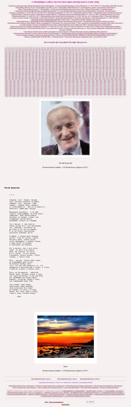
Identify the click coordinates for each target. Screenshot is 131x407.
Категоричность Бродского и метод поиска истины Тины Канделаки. (37, 33)
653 (120, 67)
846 (46, 74)
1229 (6, 87)
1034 (93, 79)
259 (6, 55)
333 (13, 57)
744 (66, 70)
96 (64, 49)
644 (90, 67)
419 (60, 60)
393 (93, 59)
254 (110, 54)
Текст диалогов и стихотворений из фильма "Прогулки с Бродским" (100, 23)
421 (66, 60)
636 (63, 67)
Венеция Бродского (19, 16)
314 (70, 56)
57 (76, 48)
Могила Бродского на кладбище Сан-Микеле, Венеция (29, 26)
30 (116, 47)
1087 (57, 82)
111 (112, 49)
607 (87, 66)
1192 (105, 85)
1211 (57, 86)
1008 (112, 78)
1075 (10, 82)
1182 (65, 85)
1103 (120, 82)
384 (63, 59)
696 (26, 69)
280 (76, 55)
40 (25, 48)
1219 (89, 86)
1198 (6, 86)
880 (40, 75)
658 (16, 68)
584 (9, 66)
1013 (10, 79)
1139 (18, 84)
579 (113, 64)
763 (9, 71)
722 (113, 69)
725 (123, 69)
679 (87, 68)
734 (33, 70)
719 (103, 69)
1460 (61, 95)
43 (34, 48)
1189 (93, 85)
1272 (53, 89)
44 (36, 48)
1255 (109, 87)
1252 (97, 87)
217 (107, 53)
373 (26, 59)
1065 (93, 80)
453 (53, 61)
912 (26, 76)
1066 (97, 80)
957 (56, 77)
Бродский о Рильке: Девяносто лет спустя (86, 19)
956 (53, 77)
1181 (61, 85)
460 (76, 61)
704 (53, 69)
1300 (42, 90)
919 (50, 76)
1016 (22, 79)
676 (76, 68)
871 (9, 75)
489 (53, 62)
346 (56, 57)
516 (23, 63)
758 (113, 70)
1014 (14, 79)
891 (76, 75)
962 (73, 77)
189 (13, 53)
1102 (116, 82)
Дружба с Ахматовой (17, 12)
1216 (77, 86)
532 (76, 63)
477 (13, 62)
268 (36, 55)
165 (53, 52)
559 (46, 64)
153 (13, 52)
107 (99, 49)
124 (36, 51)
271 (46, 55)
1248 (81, 87)
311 (60, 56)
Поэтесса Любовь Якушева (109, 387)
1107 (14, 83)
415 (46, 60)
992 (53, 78)
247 (87, 54)
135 (73, 51)
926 (73, 76)
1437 (93, 94)
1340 (77, 91)
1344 (93, 91)
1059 (69, 80)
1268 (38, 89)
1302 (50, 90)
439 (6, 61)
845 (43, 74)
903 (117, 75)
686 (110, 68)
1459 (57, 95)
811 (50, 72)
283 (87, 55)
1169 (14, 85)
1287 (112, 89)
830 (113, 72)
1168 (10, 85)
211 (87, 53)
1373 (85, 92)
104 (89, 49)
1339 (73, 91)
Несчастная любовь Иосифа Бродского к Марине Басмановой (36, 11)
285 (93, 55)
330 (123, 56)
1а (8, 47)
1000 (80, 78)
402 (123, 59)
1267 (34, 89)
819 (76, 72)
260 (9, 55)
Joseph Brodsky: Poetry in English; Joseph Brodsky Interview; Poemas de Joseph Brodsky (89, 33)
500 (90, 62)
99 (72, 49)
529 (114, 18)
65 (98, 48)
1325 (18, 91)
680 (90, 68)
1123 (77, 83)
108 (102, 49)
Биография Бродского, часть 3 (90, 379)
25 (92, 47)
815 (63, 72)
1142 (30, 84)
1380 (112, 92)
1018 (30, 79)
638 (70, 67)
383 (60, 59)
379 (46, 59)
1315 (101, 90)
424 (76, 60)
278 (70, 55)
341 (40, 57)
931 (90, 76)
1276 (69, 89)
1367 (61, 92)
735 (36, 70)
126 (43, 51)
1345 (97, 91)
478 (16, 62)
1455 (42, 95)
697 (29, 69)
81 (22, 49)
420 (63, 60)
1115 (46, 83)
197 (40, 53)
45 (39, 48)
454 (56, 61)
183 (113, 52)
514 (16, 63)
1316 (105, 90)
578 (110, 64)
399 (113, 59)
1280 (85, 89)
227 (19, 54)
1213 (65, 86)
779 (63, 71)
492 (63, 62)
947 (23, 77)
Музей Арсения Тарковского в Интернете (50, 386)
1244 (65, 87)
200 (50, 53)
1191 (101, 85)
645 (93, 67)
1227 (120, 86)
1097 (97, 82)
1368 (65, 92)
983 (23, 78)
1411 (112, 93)
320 (90, 56)
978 (6, 78)
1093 (81, 82)
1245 (69, 87)
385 (66, 59)
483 (33, 62)
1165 (120, 84)
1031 (81, 79)
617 (120, 66)
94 (58, 49)
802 (19, 72)
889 (70, 75)
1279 (81, 89)
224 (9, 54)
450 (43, 61)
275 (60, 55)
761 (123, 70)
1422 (34, 94)
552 (23, 64)
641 (80, 67)
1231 (14, 87)
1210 (53, 86)
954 (46, 77)
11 (33, 47)
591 (33, 66)
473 (120, 61)
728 (13, 70)
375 (33, 59)
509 (120, 62)
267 (33, 55)
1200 (14, 86)
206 (70, 53)
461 (80, 61)
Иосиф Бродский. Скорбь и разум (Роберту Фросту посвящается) (29, 23)
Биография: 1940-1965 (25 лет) (112, 6)
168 (63, 52)
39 (23, 48)
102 (35, 12)
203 (60, 53)
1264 (22, 89)
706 (60, 69)
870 (6, 75)
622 (16, 67)
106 (96, 49)
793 (110, 71)
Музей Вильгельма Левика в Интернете (79, 386)
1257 (116, 87)
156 (23, 52)
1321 (124, 90)
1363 (46, 92)
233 (40, 54)
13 (39, 47)
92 (53, 49)
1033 (89, 79)
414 (43, 60)
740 (53, 70)
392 (90, 59)
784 (80, 71)
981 (16, 78)
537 (93, 63)
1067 (101, 80)
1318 (112, 90)
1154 (77, 84)
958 (60, 77)
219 (113, 53)
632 (50, 67)
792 (107, 71)
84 (30, 49)
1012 (6, 79)
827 (103, 72)
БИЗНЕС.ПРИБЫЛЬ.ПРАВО (38, 394)
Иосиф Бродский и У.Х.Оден (109, 14)
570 (83, 64)
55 (70, 48)
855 (76, 74)
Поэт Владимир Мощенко (89, 387)
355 (87, 57)
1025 (57, 79)
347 (60, 57)
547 (6, 64)
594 (43, 66)
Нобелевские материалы (18, 28)
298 (16, 56)
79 (17, 49)
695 (23, 69)
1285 (105, 89)
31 (119, 47)
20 (75, 47)
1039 (112, 79)
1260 (6, 89)
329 (120, 56)
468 (103, 61)
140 (90, 51)
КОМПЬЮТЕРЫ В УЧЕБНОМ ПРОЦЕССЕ (85, 392)
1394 (46, 93)
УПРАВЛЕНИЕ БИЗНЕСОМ (16, 392)
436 (117, 60)
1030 (77, 79)
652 (117, 67)
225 (13, 54)
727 (9, 70)
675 (73, 68)
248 (90, 54)
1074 (6, 82)
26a (105, 47)
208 (76, 53)
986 (33, 78)
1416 (10, 94)
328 (82, 16)
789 (97, 71)
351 (89, 16)
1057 (61, 80)
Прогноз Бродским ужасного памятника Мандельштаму (88, 31)
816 (66, 72)
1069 (109, 80)
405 (13, 60)
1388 (22, 93)
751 (90, 70)
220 (117, 53)
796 (120, 71)
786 (87, 71)
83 (28, 49)
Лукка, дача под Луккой (20, 18)
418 (56, 60)
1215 (73, 86)
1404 (85, 93)
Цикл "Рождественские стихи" (29, 9)
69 (109, 48)
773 (43, 71)
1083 (42, 82)
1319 (116, 90)
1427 (53, 94)
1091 (73, 82)
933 (97, 76)
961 (70, 77)
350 (70, 57)
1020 (38, 79)
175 (87, 52)
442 (16, 61)
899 (103, 75)
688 (117, 68)
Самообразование (106, 9)
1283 (97, 89)
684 (103, 68)
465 (93, 61)
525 (53, 63)
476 (9, 62)
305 (40, 56)
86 (36, 49)
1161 (105, 84)
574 (97, 64)
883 (50, 75)
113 (119, 49)
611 (100, 66)
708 (66, 69)
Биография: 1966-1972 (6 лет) (25, 7)
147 (113, 51)
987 (36, 78)
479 (19, 62)
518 (29, 63)
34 (5, 48)
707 (63, 69)
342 (43, 57)
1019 (34, 79)
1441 (109, 94)
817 (70, 72)
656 (9, 68)
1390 (30, 93)
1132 (112, 83)
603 (73, 66)
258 (123, 54)
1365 (53, 92)
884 (53, 75)
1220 (93, 86)
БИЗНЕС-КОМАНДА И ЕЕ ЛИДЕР (57, 392)
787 (90, 71)
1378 (105, 92)
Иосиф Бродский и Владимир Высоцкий (72, 14)
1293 (14, 90)
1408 (101, 93)
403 (6, 60)
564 (63, 64)
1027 (65, 79)
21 (78, 47)
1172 (26, 85)
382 (56, 59)
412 (36, 60)
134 (70, 51)
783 (76, 71)
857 (83, 74)
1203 (26, 86)
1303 (53, 90)
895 (90, 75)
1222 (101, 86)
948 (26, 77)
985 (29, 78)
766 (19, 71)
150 (123, 51)
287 (100, 55)
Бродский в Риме (97, 16)
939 (117, 76)
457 (66, 61)
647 (100, 67)
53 (65, 48)
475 (6, 62)
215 (100, 53)
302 (29, 56)
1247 (77, 87)
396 (103, 59)
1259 (124, 87)
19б (69, 47)
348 (63, 57)
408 (23, 60)
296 (9, 56)
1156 (85, 84)
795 (117, 71)
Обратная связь (58, 37)
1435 (85, 94)
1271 (50, 89)
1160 (101, 84)
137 (80, 51)
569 (80, 64)
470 (110, 61)
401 (120, 59)
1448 (14, 95)
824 (93, 72)
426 (83, 60)
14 (42, 47)
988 (40, 78)
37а (17, 48)
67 (104, 48)
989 (43, 78)
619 (6, 67)
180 (103, 52)
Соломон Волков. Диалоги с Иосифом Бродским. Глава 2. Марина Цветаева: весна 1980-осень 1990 (53, 25)
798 (6, 72)
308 (50, 56)
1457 (50, 95)
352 (76, 57)
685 (107, 68)
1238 (42, 87)
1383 (124, 92)
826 (100, 72)
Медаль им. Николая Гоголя (45, 35)
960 (66, 77)
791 (103, 71)
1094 (85, 82)
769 (29, 71)
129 (53, 51)
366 (123, 57)
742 (60, 70)
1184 (73, 85)
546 (123, 63)
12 (36, 47)
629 (40, 67)
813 (56, 72)
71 (115, 48)
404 (9, 60)
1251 (93, 87)
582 (123, 64)
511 (6, 63)
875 (23, 75)
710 (73, 69)
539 (44, 12)
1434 (81, 94)
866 (113, 74)
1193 (109, 85)
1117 (53, 83)
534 (83, 63)
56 (73, 48)
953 (43, 77)
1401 (73, 93)
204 (63, 53)
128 (50, 51)
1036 (101, 79)
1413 (120, 93)
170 (70, 52)
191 (19, 53)
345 (53, 57)
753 (97, 70)
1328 (30, 91)
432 (103, 60)
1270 (46, 89)
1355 (14, 92)
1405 (89, 93)
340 (36, 57)
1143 (34, 84)
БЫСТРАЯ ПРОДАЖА (57, 394)
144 (103, 51)
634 (56, 67)
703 (50, 69)
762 (6, 71)
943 (9, 77)
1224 (109, 86)
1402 (77, 93)
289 (107, 55)
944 (13, 77)
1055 (53, 80)
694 (19, 69)
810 (46, 72)
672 (63, 68)
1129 (101, 83)
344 (85, 16)
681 (93, 68)
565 (66, 64)
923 (63, 76)
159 (33, 52)
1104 (124, 82)
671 (99, 6)
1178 (50, 85)
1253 (101, 87)
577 (107, 64)
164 (50, 52)
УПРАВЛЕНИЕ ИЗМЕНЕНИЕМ (52, 396)
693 (16, 69)
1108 (18, 83)
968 (93, 77)
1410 (109, 93)
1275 (65, 89)
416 (50, 60)
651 (113, 67)
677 (80, 68)
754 (100, 70)
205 (66, 53)
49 (50, 48)
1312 (89, 90)
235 (46, 54)
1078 (22, 82)
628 (36, 67)
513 (13, 63)
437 (120, 60)
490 (41, 12)
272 (50, 55)
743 (63, 70)
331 (6, 57)
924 (66, 76)
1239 (46, 87)
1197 (124, 85)
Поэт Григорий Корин (71, 387)
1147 (50, 84)
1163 (112, 84)
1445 (124, 94)
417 (53, 60)
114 (123, 49)
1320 (120, 90)
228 (23, 54)
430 (97, 60)
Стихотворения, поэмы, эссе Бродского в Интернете (98, 7)
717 (97, 69)
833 (123, 72)
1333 (50, 91)
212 (90, 53)
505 (107, 62)
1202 (22, 86)
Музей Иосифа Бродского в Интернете (22, 386)
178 (97, 52)
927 (76, 76)
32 (121, 47)
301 (26, 56)
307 (46, 56)
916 (40, 76)
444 (23, 61)
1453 (34, 95)
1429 (61, 94)
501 (93, 62)
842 (33, 74)
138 (83, 51)
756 (107, 70)
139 (87, 51)
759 (117, 70)
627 (33, 67)
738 (46, 70)
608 (90, 66)
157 (26, 52)
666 (43, 68)
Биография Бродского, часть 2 (67, 379)
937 (110, 76)
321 (58, 26)
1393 (42, 93)
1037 (105, 79)
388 (76, 59)
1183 (69, 85)
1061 (77, 80)
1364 (50, 92)
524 (50, 63)
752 (93, 70)
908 (13, 76)
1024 (53, 79)
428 (90, 60)
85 (33, 49)
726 (6, 70)
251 (100, 54)
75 (5, 49)
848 (53, 74)
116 (9, 51)
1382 (120, 92)
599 (60, 66)
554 (29, 64)
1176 (42, 85)
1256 (112, 87)
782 (73, 71)
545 (120, 63)
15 (45, 47)
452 (50, 61)
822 (87, 72)
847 (50, 74)
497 (80, 62)
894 (87, 75)
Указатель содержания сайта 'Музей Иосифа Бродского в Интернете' (31, 6)
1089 (65, 82)
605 (80, 66)
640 (76, 67)
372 (23, 59)
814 (60, 72)
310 (56, 56)
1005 (100, 78)
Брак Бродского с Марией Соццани (23, 14)
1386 (14, 93)
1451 (26, 95)
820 (80, 72)
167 (60, 52)
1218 (85, 86)
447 (33, 61)
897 (97, 75)
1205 (34, 86)
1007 (108, 78)
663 (33, 68)
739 (50, 70)
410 (29, 60)
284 (90, 55)
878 (33, 75)
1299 (38, 90)
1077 (18, 82)
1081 (34, 82)
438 (123, 60)
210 (83, 53)
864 (107, 74)
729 (16, 70)
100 (76, 49)
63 (93, 48)
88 (42, 49)
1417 (14, 94)
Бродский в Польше (47, 18)
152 (9, 52)
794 (113, 71)
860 (93, 74)
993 (56, 78)
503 (100, 62)
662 (29, 68)
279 (73, 55)
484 (36, 62)
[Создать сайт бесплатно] (65, 405)
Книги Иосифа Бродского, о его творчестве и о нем (45, 28)
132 (63, 51)
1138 (14, 84)
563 (60, 64)
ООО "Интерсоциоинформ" (54, 402)
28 (110, 47)
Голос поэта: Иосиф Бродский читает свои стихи (68, 9)
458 (70, 61)
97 (67, 49)
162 (43, 52)
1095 (89, 82)
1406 (93, 93)
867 (117, 74)
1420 (26, 94)
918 (46, 76)
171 (73, 52)
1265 (26, 89)
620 (9, 67)
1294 (18, 90)
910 (19, 76)
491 (60, 62)
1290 (124, 89)
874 (19, 75)
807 (36, 72)
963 (76, 77)
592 (36, 66)
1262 (14, 89)
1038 (109, 79)
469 (107, 61)
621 (13, 67)
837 (16, 74)
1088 (61, 82)
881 (43, 75)
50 (53, 48)
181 (107, 52)
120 (23, 51)
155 (19, 52)
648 (103, 67)
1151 (65, 84)
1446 (6, 95)
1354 (10, 92)
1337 (65, 91)
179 (100, 52)
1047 (22, 80)
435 (113, 60)
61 (87, 48)
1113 (38, 83)
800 (13, 72)
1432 (73, 94)
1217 (81, 86)
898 (100, 75)
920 (53, 76)
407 (19, 60)
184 (117, 52)
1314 (97, 90)
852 (66, 74)
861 (97, 74)
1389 (26, 93)
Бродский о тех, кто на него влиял (64, 23)
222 (123, 53)
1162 (109, 84)
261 (13, 55)
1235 (30, 87)
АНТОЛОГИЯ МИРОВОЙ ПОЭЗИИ (77, 396)
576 (103, 64)
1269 (42, 89)
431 (100, 60)
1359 (30, 92)
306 (43, 56)
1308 (73, 90)
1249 (85, 87)
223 (6, 54)
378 (43, 59)
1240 (50, 87)
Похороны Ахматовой (55, 12)
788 (93, 71)
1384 (6, 93)
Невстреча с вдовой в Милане (47, 14)
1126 (89, 83)
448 (36, 61)
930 (87, 76)
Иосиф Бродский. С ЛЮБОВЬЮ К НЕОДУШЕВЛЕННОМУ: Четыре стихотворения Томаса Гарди (49, 21)
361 (107, 57)
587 (19, 66)
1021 (42, 79)
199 (46, 53)
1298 (34, 90)
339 (33, 57)
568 (76, 64)
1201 (18, 86)
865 (110, 74)
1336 (61, 91)
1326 (22, 91)
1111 (30, 83)
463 (87, 61)
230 (29, 54)
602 (70, 66)
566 (70, 64)
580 (117, 64)
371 (19, 59)
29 (113, 47)
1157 (89, 84)
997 (70, 78)
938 (113, 76)
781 (70, 71)
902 (113, 75)
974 (113, 77)
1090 (69, 82)
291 (113, 55)
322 (61, 26)
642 (83, 67)
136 (76, 51)
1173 (30, 85)
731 (23, 70)
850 (60, 74)
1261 (10, 89)
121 (26, 51)
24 (89, 47)
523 (46, 63)
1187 (85, 85)
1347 (105, 91)
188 (9, 53)
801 (16, 72)
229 (26, 54)
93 (55, 49)
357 (93, 57)
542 (110, 63)
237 (53, 54)
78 (14, 49)
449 (40, 61)
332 (9, 57)
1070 (112, 80)
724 (120, 69)
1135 (124, 83)
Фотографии (45, 9)
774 (46, 71)
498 (83, 62)
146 (110, 51)
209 (80, 53)
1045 (14, 80)
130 (56, 51)
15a (48, 47)
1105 (6, 83)
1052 (42, 80)
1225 (112, 86)
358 (97, 57)
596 (50, 66)
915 (36, 76)
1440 (105, 94)
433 (107, 60)
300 (23, 56)
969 (97, 77)
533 (80, 63)
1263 (18, 89)
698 (33, 69)
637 (66, 67)
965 (83, 77)
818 (73, 72)
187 (6, 53)
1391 (34, 93)
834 (6, 74)
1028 (69, 79)
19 (62, 47)
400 (117, 59)
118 (16, 51)
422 (70, 60)
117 (13, 51)
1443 (116, 94)
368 (9, 59)
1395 (50, 93)
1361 (38, 92)
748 (80, 70)
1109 (22, 83)
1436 (89, 94)
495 (73, 62)
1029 (73, 79)
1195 (116, 85)
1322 (6, 91)
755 (103, 70)
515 (19, 63)
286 (97, 55)
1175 (38, 85)
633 (53, 67)
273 (53, 55)
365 (120, 57)
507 (113, 62)
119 (19, 51)
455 (60, 61)
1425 (46, 94)
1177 (46, 85)
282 (83, 55)
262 (16, 55)
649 (107, 67)
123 (33, 51)
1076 (14, 82)
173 (80, 52)
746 (73, 70)
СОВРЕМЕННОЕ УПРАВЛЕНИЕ (73, 391)
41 (28, 48)
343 (46, 57)
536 (90, 63)
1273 (57, 89)
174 (83, 52)
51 (56, 48)
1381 (116, 92)
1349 (112, 91)
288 (96, 6)
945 (16, 77)
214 (97, 53)
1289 (120, 89)
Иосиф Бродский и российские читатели (108, 12)
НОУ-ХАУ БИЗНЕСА (36, 392)
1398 (61, 93)
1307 (69, 90)
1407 (97, 93)
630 (43, 67)
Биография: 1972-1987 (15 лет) (47, 7)
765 (16, 71)
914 (33, 76)
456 (63, 61)
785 (83, 71)
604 (76, 66)
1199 (10, 86)
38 (20, 48)
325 (107, 56)
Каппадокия (34, 18)
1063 (85, 80)
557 (40, 64)
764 (13, 71)
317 (80, 56)
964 (80, 77)
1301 (46, 90)
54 (68, 48)
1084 (46, 82)
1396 (53, 93)
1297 (30, 90)
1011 (123, 78)
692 (13, 69)
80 (19, 49)
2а (12, 47)
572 (90, 64)
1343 (89, 91)
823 (90, 72)
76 (8, 49)
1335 (57, 91)
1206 (38, 86)
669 (53, 68)
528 (63, 63)
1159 (97, 84)
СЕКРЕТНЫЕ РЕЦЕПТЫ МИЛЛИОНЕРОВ (109, 394)
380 (50, 59)
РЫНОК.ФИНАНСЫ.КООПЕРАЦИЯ (79, 394)
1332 (46, 91)
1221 (97, 86)
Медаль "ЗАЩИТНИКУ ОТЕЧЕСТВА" (38, 37)
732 (26, 70)
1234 (26, 87)
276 (63, 55)
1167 (6, 85)
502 (97, 62)
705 (56, 69)
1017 (26, 79)
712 (80, 69)
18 (60, 47)
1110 (26, 83)
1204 (30, 86)
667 (46, 68)
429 (93, 60)
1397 (57, 93)
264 (23, 55)
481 (26, 62)
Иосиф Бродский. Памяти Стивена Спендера (99, 21)
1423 (38, 94)
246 (83, 54)
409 (26, 60)
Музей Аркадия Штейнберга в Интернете (108, 386)
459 (73, 61)
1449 (18, 95)
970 (100, 77)
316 (76, 56)
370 (16, 59)
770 (33, 71)
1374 (89, 92)
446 (29, 61)
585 (13, 66)
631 (46, 67)
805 (97, 14)
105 (92, 49)
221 (120, 53)
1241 (53, 87)
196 (36, 53)
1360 (34, 92)
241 (66, 54)
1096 (93, 82)
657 (13, 68)
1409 (105, 93)
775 (50, 71)
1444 (120, 94)
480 (23, 62)
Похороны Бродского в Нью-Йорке (99, 25)
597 (53, 66)
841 (29, 74)
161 (40, 52)
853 (70, 74)
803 (23, 72)
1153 (73, 84)
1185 (77, 85)
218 (110, 53)
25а (95, 47)
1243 (61, 87)
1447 (10, 95)
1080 (30, 82)
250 (97, 54)
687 (113, 68)
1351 (120, 91)
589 (26, 66)
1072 (120, 80)
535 (87, 63)
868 (120, 74)
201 (53, 53)
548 (9, 64)
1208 (46, 86)
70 (112, 48)
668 (50, 68)
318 (83, 56)
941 (123, 76)
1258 (120, 87)
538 (97, 63)
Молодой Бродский (92, 9)
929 (83, 76)
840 (26, 74)
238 (56, 54)
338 (29, 57)
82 (25, 49)
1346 (101, 91)
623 (19, 67)
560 (50, 64)
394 (97, 59)
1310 (81, 90)
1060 (73, 80)
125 (40, 51)
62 (90, 48)
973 (110, 77)
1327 (26, 91)
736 (40, 70)
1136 (6, 84)
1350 (116, 91)
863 (103, 74)
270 (43, 55)
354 (34, 16)
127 (46, 51)
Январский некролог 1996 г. (83, 12)
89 (44, 49)
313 (66, 56)
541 (107, 63)
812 (53, 72)
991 (50, 78)
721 (110, 69)
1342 (85, 91)
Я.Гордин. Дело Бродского (106, 11)
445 (26, 61)
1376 (97, 92)
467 (100, 61)
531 (73, 63)
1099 (105, 82)
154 (16, 52)
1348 (109, 91)
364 (117, 57)
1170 (18, 85)
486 (43, 62)
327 (113, 56)
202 (56, 53)
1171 (22, 85)
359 (100, 57)
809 (43, 72)
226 (16, 54)
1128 (97, 83)
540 (103, 63)
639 (73, 67)
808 (40, 72)
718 (100, 69)
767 (23, 71)
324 (103, 56)
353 (80, 57)
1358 (26, 92)
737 (43, 70)
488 (50, 62)
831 (117, 72)
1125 (85, 83)
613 (107, 66)
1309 (77, 90)
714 (87, 69)
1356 (18, 92)
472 (117, 61)
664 (36, 68)
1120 (65, 83)
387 (73, 59)
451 (92, 26)
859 (90, 74)
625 (26, 67)
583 (6, 66)
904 (120, 75)
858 (87, 74)
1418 (18, 94)
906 (6, 76)
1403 (81, 93)
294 (123, 55)
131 (60, 51)
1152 (69, 84)
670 (56, 68)
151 (6, 52)
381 (53, 59)
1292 (10, 90)
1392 (38, 93)
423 (73, 60)
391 (87, 59)
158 (29, 52)
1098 (101, 82)
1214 (69, 86)
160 (36, 52)
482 (29, 62)
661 (26, 68)
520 (36, 63)
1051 (38, 80)
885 (56, 75)
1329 (34, 91)
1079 (26, 82)
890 (73, 75)
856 (80, 74)
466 (97, 61)
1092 (77, 82)
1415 (6, 94)
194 (29, 53)
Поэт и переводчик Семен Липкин (24, 387)
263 (19, 55)
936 (107, 76)
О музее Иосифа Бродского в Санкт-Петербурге (71, 6)
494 (70, 62)
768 (26, 71)
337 (26, 57)
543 (113, 63)
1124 (81, 83)
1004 (96, 78)
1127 (93, 83)
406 (16, 60)
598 (56, 66)
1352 (124, 91)
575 (100, 64)
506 (110, 62)
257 (120, 54)
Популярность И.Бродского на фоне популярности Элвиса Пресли (46, 31)
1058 (65, 80)
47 (45, 48)
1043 (6, 80)
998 (73, 78)
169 (66, 52)
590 (29, 66)
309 (53, 56)
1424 (42, 94)
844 (40, 74)
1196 (120, 85)
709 (70, 69)
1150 (61, 84)
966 (87, 77)
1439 (101, 94)
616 (117, 66)
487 (46, 62)
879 (36, 75)
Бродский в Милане (111, 16)
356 (37, 16)
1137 (10, 84)
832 (120, 72)
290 (110, 55)
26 (102, 47)
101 (79, 49)
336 (23, 57)
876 (26, 75)
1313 (93, 90)
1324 (14, 91)
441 (13, 61)
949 (29, 77)
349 (64, 26)
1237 (38, 87)
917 (43, 76)
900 (107, 75)
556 (36, 64)
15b (51, 47)
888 (66, 75)
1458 (53, 95)
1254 (105, 87)
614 (110, 66)
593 (40, 66)
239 (38, 12)
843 (36, 74)
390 (83, 59)
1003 (92, 78)
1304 (57, 90)
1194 (112, 85)
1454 (38, 95)
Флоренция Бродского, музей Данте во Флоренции (57, 16)
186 (123, 52)
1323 (10, 91)
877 (29, 75)
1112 (34, 83)
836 (13, 74)
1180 (57, 85)
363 (113, 57)
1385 (10, 93)
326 (110, 56)
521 (40, 63)
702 (46, 69)
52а (94, 14)
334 (16, 57)
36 (11, 48)
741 (56, 70)
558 (43, 64)
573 (93, 64)
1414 (124, 93)
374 (29, 59)
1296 (26, 90)
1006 (104, 78)
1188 (89, 85)
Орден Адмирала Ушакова (25, 35)
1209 (50, 86)
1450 (22, 95)
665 (40, 68)
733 (29, 70)
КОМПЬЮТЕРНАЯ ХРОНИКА (113, 392)
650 (110, 67)
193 (26, 53)
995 (63, 78)
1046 (18, 80)
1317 (109, 90)
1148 (53, 84)
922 (60, 76)
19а (66, 47)
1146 (46, 84)
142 (97, 51)
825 (97, 72)
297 (13, 56)
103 (86, 49)
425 (80, 60)
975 (117, 77)
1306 (65, 90)
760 (120, 70)
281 (80, 55)
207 (73, 53)
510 (123, 62)
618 (123, 66)
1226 (116, 86)
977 (123, 77)
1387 (18, 93)
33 (124, 47)
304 (36, 56)
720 (107, 69)
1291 (6, 90)
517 (26, 63)
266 (29, 55)
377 (40, 59)
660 (23, 68)
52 (59, 48)
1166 (124, 84)
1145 (42, 84)
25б (99, 47)
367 (6, 59)
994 (60, 78)
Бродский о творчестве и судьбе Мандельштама (89, 18)
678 (83, 68)
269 (40, 55)
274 (56, 55)
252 (103, 54)
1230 (10, 87)
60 (84, 48)
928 (80, 76)
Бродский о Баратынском (64, 18)
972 (107, 77)
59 (81, 48)
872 (13, 75)
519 (33, 63)
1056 (57, 80)
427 (87, 60)
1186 (81, 85)
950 (33, 77)
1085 (50, 82)
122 (29, 51)
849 (56, 74)
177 (93, 52)
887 (63, 75)
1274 (61, 89)
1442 (112, 94)
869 (123, 74)
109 (106, 49)
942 (6, 77)
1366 (57, 92)
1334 (53, 91)
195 (33, 53)
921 (56, 76)
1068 (105, 80)
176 (90, 52)
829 (110, 72)
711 (76, 69)
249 (93, 54)
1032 (85, 79)
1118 (57, 83)
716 (93, 69)
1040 (116, 79)
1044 (10, 80)
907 (9, 76)
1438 (97, 94)
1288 (116, 89)
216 (103, 53)
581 (120, 64)
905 (123, 75)
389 (80, 59)
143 (100, 51)
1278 (77, 89)
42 (31, 48)
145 (107, 51)
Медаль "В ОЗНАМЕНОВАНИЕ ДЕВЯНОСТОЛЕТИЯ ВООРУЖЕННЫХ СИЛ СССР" (85, 35)
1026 (61, 79)
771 (36, 71)
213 (93, 53)
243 (73, 54)
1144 (38, 84)
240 (63, 54)
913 (29, 76)
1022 (46, 79)
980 (13, 78)
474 (123, 61)
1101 (112, 82)
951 (36, 77)
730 (19, 70)
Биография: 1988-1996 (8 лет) (68, 7)
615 (113, 66)
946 (19, 77)
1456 (46, 95)
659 (19, 68)
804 (26, 72)
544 (117, 63)
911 (23, 76)
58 (79, 48)
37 (14, 48)
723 (117, 69)
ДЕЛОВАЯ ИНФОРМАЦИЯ (16, 394)
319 (55, 26)
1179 (53, 85)
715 (90, 69)
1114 (42, 83)
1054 (50, 80)
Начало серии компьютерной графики (107, 26)
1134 (120, 83)
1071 (116, 80)
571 (87, 64)
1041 (120, 79)
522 (43, 63)
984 (26, 78)
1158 (93, 84)
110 (109, 49)
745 (70, 70)
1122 (73, 83)
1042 (124, 79)
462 (83, 61)
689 (123, 68)
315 (73, 56)
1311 (85, 90)
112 (116, 49)
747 (76, 70)
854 (73, 74)
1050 (34, 80)
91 (50, 49)
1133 (116, 83)
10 (31, 47)
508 (117, 62)
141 (71, 12)
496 (76, 62)
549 (13, 64)
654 (123, 67)
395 (100, 59)
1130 (105, 83)
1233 (22, 87)
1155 (81, 84)
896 (93, 75)
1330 (38, 91)
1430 (65, 94)
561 (53, 64)
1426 (50, 94)
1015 (18, 79)
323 (100, 56)
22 (81, 47)
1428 (57, 94)
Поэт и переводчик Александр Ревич (50, 387)
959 (63, 77)
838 (19, 74)
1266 (30, 89)
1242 (57, 87)
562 (56, 64)
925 (70, 76)
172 (76, 52)
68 (107, 48)
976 (120, 77)
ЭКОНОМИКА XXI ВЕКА (114, 391)
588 (23, 66)
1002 (88, 78)
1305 (61, 90)
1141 (26, 84)
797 (123, 71)
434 (110, 60)
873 (16, 75)
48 (48, 48)
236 (50, 54)
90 (47, 49)
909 (16, 76)
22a (84, 47)
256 (117, 54)
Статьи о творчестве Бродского (74, 28)
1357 (22, 92)
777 (56, 71)
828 (107, 72)
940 (120, 76)
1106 (10, 83)
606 (83, 66)
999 (76, 78)
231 (33, 54)
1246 (73, 87)
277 (66, 55)
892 (80, 75)
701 (43, 69)
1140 (22, 84)
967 (90, 77)
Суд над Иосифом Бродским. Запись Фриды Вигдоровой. (77, 11)
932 (93, 76)
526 (56, 63)
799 (9, 72)
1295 (22, 90)
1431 (69, 94)
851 (63, 74)
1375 (93, 92)
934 (100, 76)
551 (19, 64)
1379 (109, 92)
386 (70, 59)
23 (87, 47)
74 (123, 48)
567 (73, 64)
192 (23, 53)
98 (69, 49)
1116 (50, 83)
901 (110, 75)
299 (19, 56)
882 (46, 75)
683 (100, 68)
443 (19, 61)
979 (9, 78)
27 (108, 47)
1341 (81, 91)
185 (120, 52)
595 (46, 66)
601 (66, 66)
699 (36, 69)
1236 (34, 87)
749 (83, 70)
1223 (105, 86)
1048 (26, 80)
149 (120, 51)
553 (26, 64)
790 (100, 71)
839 (23, 74)
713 (83, 69)
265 (26, 55)
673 (66, 68)
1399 (65, 93)
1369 (69, 92)
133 (66, 51)
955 (50, 77)
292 (117, 55)
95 (61, 49)
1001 (84, 78)
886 (60, 75)
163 (46, 52)
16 (54, 47)
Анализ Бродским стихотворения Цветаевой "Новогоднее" (50, 19)
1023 (50, 79)
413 (40, 60)
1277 (73, 89)
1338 (69, 91)
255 (113, 54)
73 (120, 48)
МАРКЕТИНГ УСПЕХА (95, 391)
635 (60, 67)
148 (117, 51)
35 (8, 48)
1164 (116, 84)
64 (95, 48)
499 (87, 62)
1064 (89, 80)
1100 (109, 82)
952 (40, 77)
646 (97, 67)
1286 (109, 89)
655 (6, 68)
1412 (116, 93)
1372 (81, 92)
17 (57, 47)
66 (101, 48)
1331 (42, 91)
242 (70, 54)
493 (66, 62)
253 (107, 54)
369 (13, 59)
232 (36, 54)
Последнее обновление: (85, 37)
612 (103, 66)
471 (113, 61)
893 (83, 75)
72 (118, 48)
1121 (69, 83)
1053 (46, 80)
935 (103, 76)
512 (9, 63)
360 (103, 57)
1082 (38, 82)
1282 (93, 89)
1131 (109, 83)
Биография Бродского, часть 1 (41, 379)
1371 (77, 92)
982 (19, 78)
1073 (124, 80)
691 (9, 69)
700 (40, 69)
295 (6, 56)
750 (87, 70)
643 (87, 67)
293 (120, 55)
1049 (30, 80)
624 (23, 67)
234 (43, 54)
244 (76, 54)
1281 (89, 89)
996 (66, 78)
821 (83, 72)
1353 (6, 92)
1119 (61, 83)
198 (32, 12)
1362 (42, 92)
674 (70, 68)
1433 (77, 94)
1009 (116, 78)
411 (33, 60)
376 (36, 59)
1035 (97, 79)
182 (110, 52)
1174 (34, 85)
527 (60, 63)
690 (6, 69)
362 (110, 57)
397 (107, 59)
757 (110, 70)
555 (33, 64)
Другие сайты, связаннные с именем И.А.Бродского (104, 28)
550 (16, 64)
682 (97, 68)
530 (117, 18)
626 (29, 67)
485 (40, 62)
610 (97, 66)
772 (40, 71)
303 (33, 56)
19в (72, 47)
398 (110, 59)
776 (53, 71)
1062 (81, 80)
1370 (73, 92)
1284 (101, 89)
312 (63, 56)
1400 (69, 93)
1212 (61, 86)
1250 (89, 87)
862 (100, 74)
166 (56, 52)
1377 (101, 92)
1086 (53, 82)
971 (103, 77)
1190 (97, 85)
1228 (124, 86)
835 (9, 74)
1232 (18, 87)
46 (42, 48)
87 (39, 49)
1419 (22, 94)
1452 (30, 95)
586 (16, 66)
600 (63, 66)
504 (103, 62)
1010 (119, 78)
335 (19, 57)
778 (60, 71)
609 (93, 66)
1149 (57, 84)
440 (9, 61)
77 (11, 49)
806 (33, 72)
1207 (42, 86)
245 (80, 54)
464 (90, 61)
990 (46, 78)
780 (66, 71)
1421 (30, 94)
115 (6, 51)
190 (16, 53)
